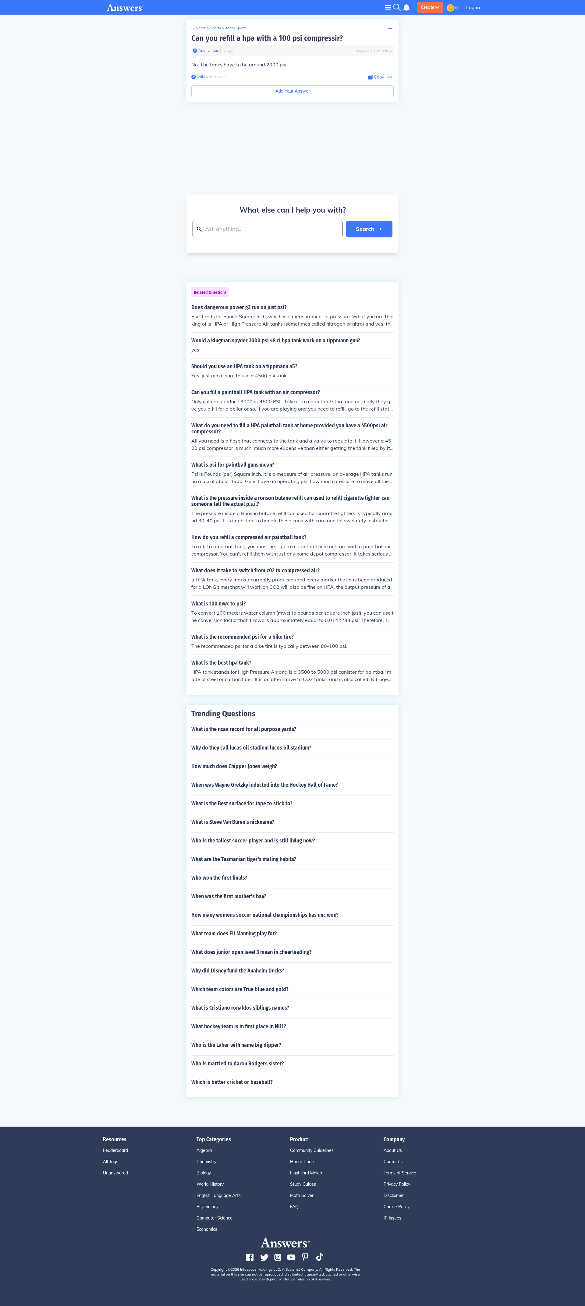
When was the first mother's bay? (228, 896)
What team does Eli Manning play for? (234, 933)
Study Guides (303, 1184)
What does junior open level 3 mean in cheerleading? (251, 952)
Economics (207, 1229)
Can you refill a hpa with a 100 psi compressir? (267, 38)
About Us (393, 1150)
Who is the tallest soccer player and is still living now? (253, 840)
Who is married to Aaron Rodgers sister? (237, 1063)
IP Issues (392, 1218)
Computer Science (214, 1218)
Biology (204, 1173)
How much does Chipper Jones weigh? (234, 766)
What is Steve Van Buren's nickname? (232, 822)
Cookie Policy (397, 1206)
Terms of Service (400, 1173)
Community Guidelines (312, 1150)
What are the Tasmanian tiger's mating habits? (243, 859)
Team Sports (235, 28)
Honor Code (302, 1161)
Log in (473, 7)
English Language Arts (219, 1195)
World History (210, 1184)
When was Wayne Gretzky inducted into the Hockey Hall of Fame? (264, 785)
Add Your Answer (292, 91)
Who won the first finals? (219, 877)
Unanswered (115, 1173)
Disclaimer (394, 1195)
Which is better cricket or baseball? (232, 1082)
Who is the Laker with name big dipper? (236, 1045)
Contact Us (395, 1161)
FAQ (294, 1206)
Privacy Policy (397, 1184)
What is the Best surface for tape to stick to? (241, 803)
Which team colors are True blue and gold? (240, 989)
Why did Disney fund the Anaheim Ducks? (237, 970)
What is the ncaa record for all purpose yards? (243, 729)
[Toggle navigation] (388, 7)
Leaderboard (115, 1150)
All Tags (110, 1161)
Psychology (207, 1206)
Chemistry (206, 1161)
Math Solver (302, 1195)
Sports (215, 28)
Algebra (204, 1150)
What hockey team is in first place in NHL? (238, 1026)
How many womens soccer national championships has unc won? (265, 915)
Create (427, 7)
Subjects (198, 28)
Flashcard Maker (306, 1173)
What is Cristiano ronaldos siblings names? (240, 1007)
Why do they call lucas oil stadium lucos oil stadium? (251, 747)
